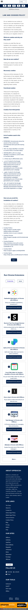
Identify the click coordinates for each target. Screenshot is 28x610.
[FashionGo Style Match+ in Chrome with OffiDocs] (15, 295)
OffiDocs (8, 537)
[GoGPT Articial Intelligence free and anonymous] (4, 6)
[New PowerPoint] (23, 6)
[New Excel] (18, 6)
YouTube (10, 572)
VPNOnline (9, 549)
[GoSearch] (9, 6)
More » (14, 459)
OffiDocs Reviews (11, 599)
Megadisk (8, 547)
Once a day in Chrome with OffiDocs (14, 397)
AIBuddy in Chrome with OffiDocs (14, 445)
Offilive (7, 591)
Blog (7, 522)
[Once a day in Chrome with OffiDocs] (15, 394)
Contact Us (8, 510)
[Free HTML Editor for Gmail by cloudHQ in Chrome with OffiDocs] (15, 369)
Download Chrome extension (14, 307)
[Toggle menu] (2, 1)
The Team (8, 505)
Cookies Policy (9, 520)
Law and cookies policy (14, 15)
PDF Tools (8, 588)
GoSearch (8, 583)
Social (20, 281)
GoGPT (8, 586)
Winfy (7, 552)
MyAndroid (8, 554)
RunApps (8, 557)
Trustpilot (9, 564)
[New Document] (14, 6)
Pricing (7, 524)
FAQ (7, 529)
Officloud (8, 559)
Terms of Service (10, 517)
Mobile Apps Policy (11, 515)
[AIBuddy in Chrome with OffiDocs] (15, 442)
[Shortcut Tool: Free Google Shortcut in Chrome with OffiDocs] (15, 320)
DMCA (7, 527)
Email (8, 574)
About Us (8, 508)
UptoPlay (8, 542)
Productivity (10, 281)
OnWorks (8, 540)
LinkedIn (17, 572)
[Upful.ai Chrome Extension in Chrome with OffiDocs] (15, 345)
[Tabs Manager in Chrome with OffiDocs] (15, 417)
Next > (14, 260)
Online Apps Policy (10, 512)
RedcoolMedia (9, 544)
